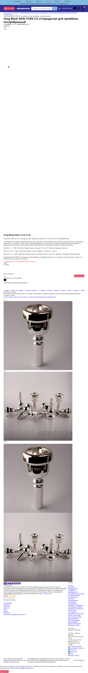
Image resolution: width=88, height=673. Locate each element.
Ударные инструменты (76, 605)
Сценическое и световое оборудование (73, 598)
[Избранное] (74, 8)
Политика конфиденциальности (15, 614)
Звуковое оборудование (73, 588)
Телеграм (73, 650)
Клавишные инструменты (72, 603)
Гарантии (38, 1)
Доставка (28, 1)
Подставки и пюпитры (75, 614)
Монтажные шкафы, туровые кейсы (75, 617)
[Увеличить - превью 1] (38, 478)
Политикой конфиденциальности (22, 668)
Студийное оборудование (73, 591)
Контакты (68, 1)
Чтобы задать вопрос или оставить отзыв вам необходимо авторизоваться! (30, 297)
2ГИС (71, 653)
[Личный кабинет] (78, 8)
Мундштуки (62, 13)
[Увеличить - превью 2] (38, 547)
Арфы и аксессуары (74, 623)
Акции (48, 1)
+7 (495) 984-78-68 (66, 8)
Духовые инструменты (33, 13)
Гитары (70, 585)
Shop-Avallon (8, 13)
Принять (4, 671)
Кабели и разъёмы (74, 615)
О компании (17, 1)
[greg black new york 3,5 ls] (22, 49)
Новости (57, 1)
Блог (5, 610)
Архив (6, 611)
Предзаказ (79, 276)
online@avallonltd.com (77, 648)
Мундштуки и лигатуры (49, 13)
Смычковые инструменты (72, 611)
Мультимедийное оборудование (74, 621)
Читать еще (47, 593)
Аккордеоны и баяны (75, 607)
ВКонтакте (73, 651)
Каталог (10, 8)
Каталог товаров (18, 13)
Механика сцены (73, 625)
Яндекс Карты (74, 655)
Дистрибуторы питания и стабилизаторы (76, 594)
